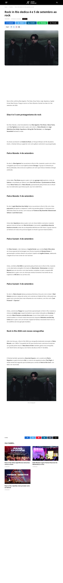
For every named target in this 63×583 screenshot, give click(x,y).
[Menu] (6, 2)
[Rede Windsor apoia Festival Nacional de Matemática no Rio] (45, 453)
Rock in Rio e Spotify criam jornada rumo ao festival (17, 486)
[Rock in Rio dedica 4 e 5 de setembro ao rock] (31, 47)
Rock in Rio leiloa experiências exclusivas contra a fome (17, 463)
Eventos (25, 18)
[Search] (57, 2)
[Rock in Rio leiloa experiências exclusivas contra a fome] (18, 453)
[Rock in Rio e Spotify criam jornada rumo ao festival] (18, 476)
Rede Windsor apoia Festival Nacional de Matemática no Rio (44, 463)
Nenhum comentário (16, 19)
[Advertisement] (31, 81)
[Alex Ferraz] (31, 2)
